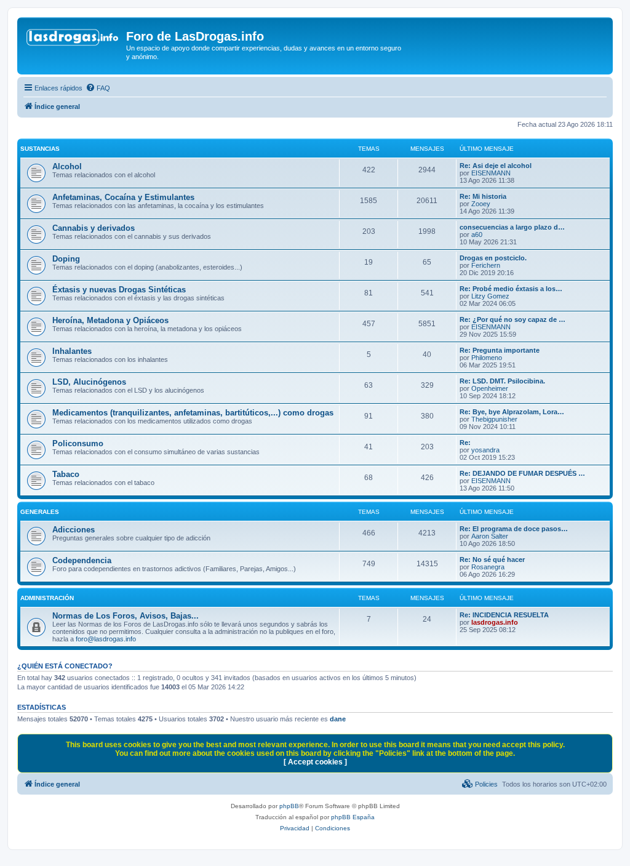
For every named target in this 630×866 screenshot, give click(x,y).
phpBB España (353, 817)
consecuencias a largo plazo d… (512, 227)
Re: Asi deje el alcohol (496, 165)
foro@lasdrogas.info (106, 639)
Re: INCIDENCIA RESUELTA (504, 615)
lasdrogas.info (494, 622)
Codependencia (81, 560)
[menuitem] (98, 88)
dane (338, 719)
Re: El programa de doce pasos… (514, 528)
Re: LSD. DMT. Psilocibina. (502, 381)
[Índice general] (73, 40)
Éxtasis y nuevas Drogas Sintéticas (119, 289)
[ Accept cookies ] (315, 762)
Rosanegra (487, 567)
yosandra (485, 450)
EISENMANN (491, 173)
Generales (39, 511)
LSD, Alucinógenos (89, 382)
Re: (465, 442)
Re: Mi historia (483, 196)
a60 (476, 234)
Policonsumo (77, 443)
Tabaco (65, 474)
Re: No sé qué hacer (492, 559)
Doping (66, 258)
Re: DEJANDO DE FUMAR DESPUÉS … (522, 473)
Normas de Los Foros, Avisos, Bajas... (125, 615)
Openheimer (489, 388)
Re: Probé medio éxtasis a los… (511, 288)
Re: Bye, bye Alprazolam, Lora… (512, 411)
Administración (47, 598)
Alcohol (67, 166)
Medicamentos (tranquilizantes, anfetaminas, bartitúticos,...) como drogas (192, 412)
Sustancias (40, 148)
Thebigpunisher (494, 419)
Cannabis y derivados (93, 228)
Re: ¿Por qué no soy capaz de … (512, 319)
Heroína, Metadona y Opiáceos (110, 320)
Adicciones (73, 529)
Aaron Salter (489, 536)
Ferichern (485, 265)
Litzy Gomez (490, 296)
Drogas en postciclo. (493, 258)
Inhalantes (72, 351)
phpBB (289, 806)
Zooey (480, 203)
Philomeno (486, 357)
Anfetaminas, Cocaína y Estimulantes (123, 197)
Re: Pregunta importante (500, 350)
